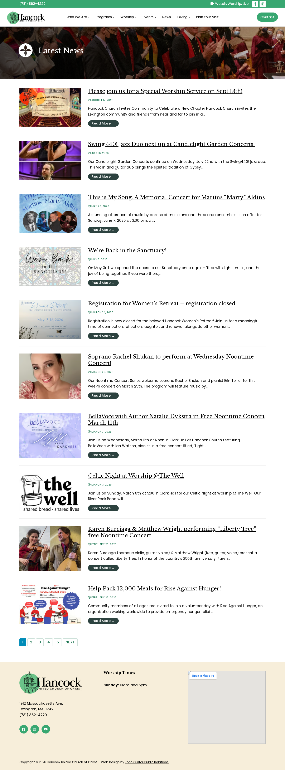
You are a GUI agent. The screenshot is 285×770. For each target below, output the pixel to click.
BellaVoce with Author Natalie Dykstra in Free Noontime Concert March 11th (176, 419)
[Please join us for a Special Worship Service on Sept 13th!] (50, 107)
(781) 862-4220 (32, 3)
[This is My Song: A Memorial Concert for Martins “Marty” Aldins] (50, 213)
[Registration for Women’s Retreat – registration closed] (50, 319)
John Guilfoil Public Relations (147, 762)
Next (70, 642)
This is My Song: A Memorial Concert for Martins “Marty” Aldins (176, 197)
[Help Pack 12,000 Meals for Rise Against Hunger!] (50, 604)
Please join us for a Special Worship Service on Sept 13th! (165, 91)
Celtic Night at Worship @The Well (136, 476)
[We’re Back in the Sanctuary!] (50, 266)
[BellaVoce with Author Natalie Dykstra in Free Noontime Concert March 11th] (50, 435)
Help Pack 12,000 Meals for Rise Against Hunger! (154, 588)
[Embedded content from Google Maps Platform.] (227, 707)
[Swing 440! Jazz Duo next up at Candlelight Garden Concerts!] (50, 160)
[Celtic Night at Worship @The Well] (50, 492)
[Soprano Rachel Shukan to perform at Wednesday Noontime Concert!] (50, 376)
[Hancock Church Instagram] (34, 729)
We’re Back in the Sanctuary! (127, 250)
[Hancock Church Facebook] (23, 729)
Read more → (103, 123)
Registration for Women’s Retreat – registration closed (162, 303)
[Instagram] (263, 4)
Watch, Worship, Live (231, 3)
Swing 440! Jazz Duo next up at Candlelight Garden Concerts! (171, 144)
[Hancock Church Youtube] (46, 729)
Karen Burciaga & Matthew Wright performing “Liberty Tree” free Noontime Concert (172, 532)
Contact (267, 17)
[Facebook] (255, 4)
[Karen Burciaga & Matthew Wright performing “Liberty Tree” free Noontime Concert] (50, 548)
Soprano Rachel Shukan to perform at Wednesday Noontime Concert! (171, 360)
